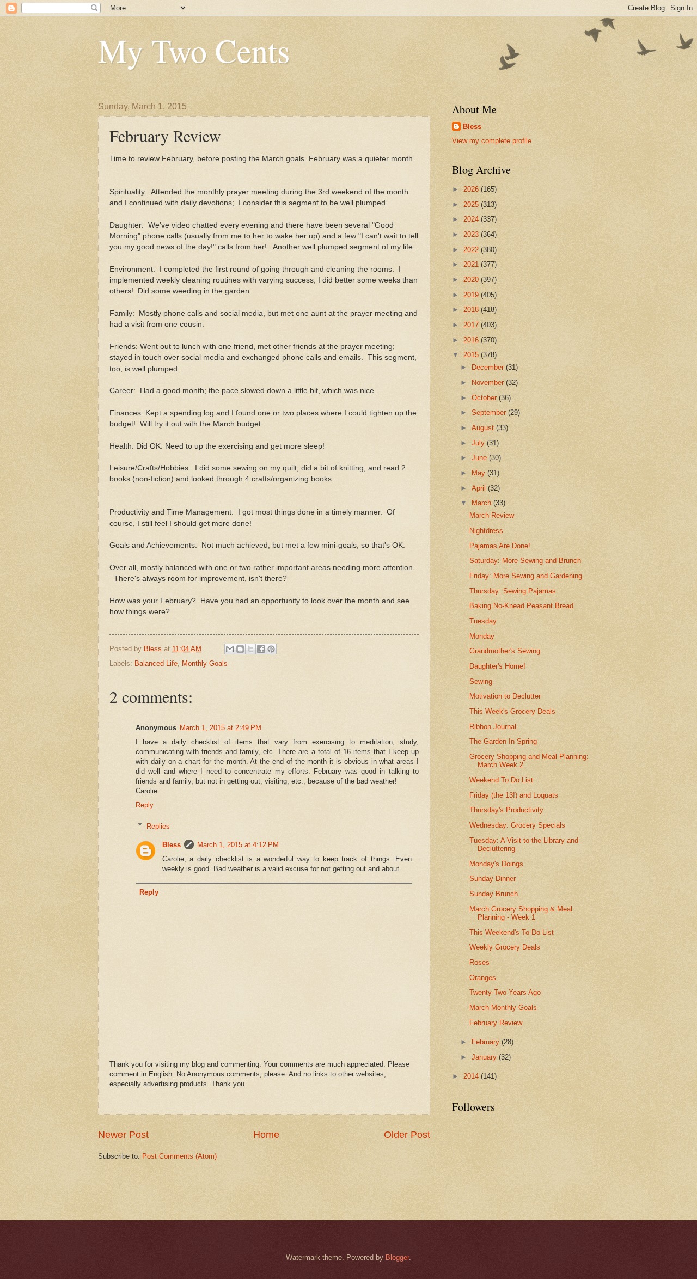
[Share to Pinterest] (271, 649)
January (485, 1057)
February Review (495, 1023)
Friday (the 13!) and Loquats (513, 795)
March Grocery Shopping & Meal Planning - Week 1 (520, 913)
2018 (472, 309)
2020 (472, 280)
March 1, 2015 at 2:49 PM (220, 728)
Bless (171, 845)
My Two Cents (194, 50)
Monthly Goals (205, 663)
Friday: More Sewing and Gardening (525, 576)
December (489, 367)
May (479, 473)
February (487, 1042)
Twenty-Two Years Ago (505, 992)
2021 (472, 264)
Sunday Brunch (493, 894)
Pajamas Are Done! (499, 546)
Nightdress (486, 531)
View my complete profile (491, 141)
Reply (145, 805)
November (489, 382)
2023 (472, 234)
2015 (472, 355)
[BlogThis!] (240, 649)
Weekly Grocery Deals (504, 947)
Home (266, 1134)
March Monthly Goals (503, 1007)
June (480, 458)
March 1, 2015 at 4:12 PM (238, 845)
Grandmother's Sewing (504, 651)
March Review (491, 515)
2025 (472, 204)
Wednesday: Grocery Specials (517, 825)
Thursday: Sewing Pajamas (512, 591)
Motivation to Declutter (505, 696)
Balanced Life (156, 663)
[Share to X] (250, 649)
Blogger (397, 1257)
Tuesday (483, 621)
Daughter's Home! (497, 666)
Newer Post (123, 1134)
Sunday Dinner (492, 878)
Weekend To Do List (501, 780)
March (482, 503)
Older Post (407, 1134)
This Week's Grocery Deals (512, 711)
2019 (472, 295)
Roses (479, 962)
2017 (472, 325)
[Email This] (229, 649)
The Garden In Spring (503, 741)
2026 (472, 189)
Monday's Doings (496, 864)
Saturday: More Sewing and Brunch (525, 560)
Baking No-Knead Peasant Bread (521, 606)
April (480, 488)
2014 (472, 1076)
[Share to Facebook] (260, 649)
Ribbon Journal (492, 727)
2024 (472, 219)
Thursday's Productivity (506, 810)
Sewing (480, 681)
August (484, 428)
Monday (481, 636)
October (485, 398)
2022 (472, 250)
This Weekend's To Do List (511, 932)
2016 (472, 340)
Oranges (482, 978)
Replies (158, 826)
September (490, 412)
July (479, 443)
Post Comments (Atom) (179, 1156)
